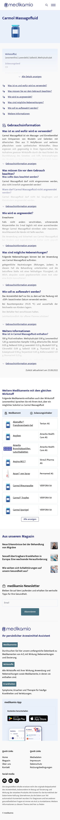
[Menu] (53, 5)
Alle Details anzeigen (32, 77)
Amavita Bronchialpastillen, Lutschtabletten (22, 449)
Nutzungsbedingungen (41, 767)
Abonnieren (30, 612)
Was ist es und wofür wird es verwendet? (27, 85)
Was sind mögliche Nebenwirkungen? (26, 102)
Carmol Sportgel (21, 510)
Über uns (6, 764)
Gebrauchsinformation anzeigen (21, 164)
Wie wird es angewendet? (20, 97)
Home (5, 757)
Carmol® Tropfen (21, 498)
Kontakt (6, 767)
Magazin (6, 760)
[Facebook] (4, 780)
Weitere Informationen (19, 114)
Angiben (17, 436)
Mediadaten (35, 757)
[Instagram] (17, 780)
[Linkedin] (10, 780)
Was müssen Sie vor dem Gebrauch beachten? (30, 91)
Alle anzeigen (30, 519)
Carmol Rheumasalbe (23, 485)
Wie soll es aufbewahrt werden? (23, 108)
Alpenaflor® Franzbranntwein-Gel (23, 423)
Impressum (35, 760)
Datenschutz (36, 764)
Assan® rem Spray (21, 473)
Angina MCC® (19, 461)
